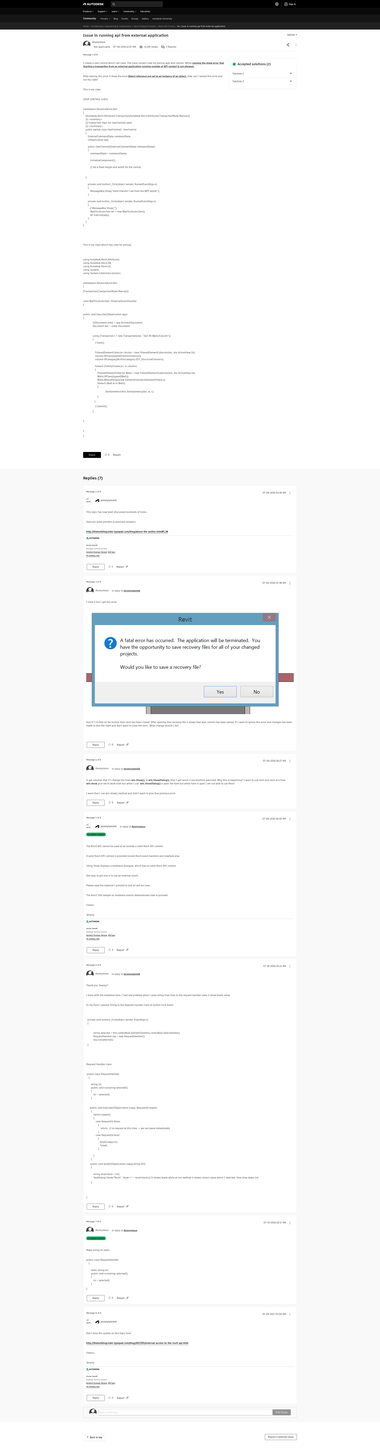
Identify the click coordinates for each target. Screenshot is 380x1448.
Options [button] (291, 34)
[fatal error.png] (190, 659)
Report (117, 455)
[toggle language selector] (277, 4)
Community (89, 18)
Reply (92, 455)
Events (124, 18)
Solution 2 (238, 81)
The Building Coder (93, 556)
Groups (135, 18)
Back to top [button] (96, 1437)
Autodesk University (162, 18)
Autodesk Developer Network (96, 552)
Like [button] (106, 454)
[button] (295, 44)
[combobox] (137, 4)
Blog (116, 18)
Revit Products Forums (145, 26)
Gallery (145, 18)
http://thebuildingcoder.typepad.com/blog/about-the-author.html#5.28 (127, 531)
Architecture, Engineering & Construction (111, 26)
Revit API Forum (167, 26)
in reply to (126, 590)
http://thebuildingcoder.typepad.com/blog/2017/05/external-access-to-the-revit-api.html (137, 1343)
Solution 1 (238, 73)
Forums (104, 18)
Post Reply (282, 1412)
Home (86, 26)
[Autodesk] (93, 4)
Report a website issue (281, 1437)
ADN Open (111, 552)
